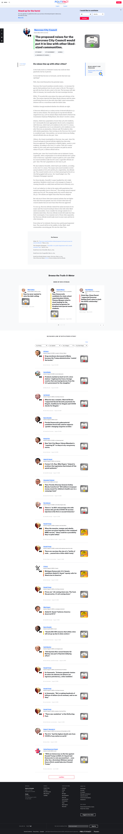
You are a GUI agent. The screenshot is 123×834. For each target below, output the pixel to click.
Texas (63, 802)
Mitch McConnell (47, 791)
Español (65, 6)
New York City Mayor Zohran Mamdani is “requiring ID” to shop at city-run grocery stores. (60, 445)
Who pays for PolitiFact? (85, 794)
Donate (118, 2)
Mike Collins (31, 289)
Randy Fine (46, 438)
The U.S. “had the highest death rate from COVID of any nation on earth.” (60, 735)
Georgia (60, 52)
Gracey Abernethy (48, 768)
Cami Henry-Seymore (48, 410)
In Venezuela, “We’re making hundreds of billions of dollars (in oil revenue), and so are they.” (61, 695)
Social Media (47, 372)
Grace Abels (47, 742)
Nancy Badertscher (61, 318)
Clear (86, 342)
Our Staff (82, 790)
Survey (46, 258)
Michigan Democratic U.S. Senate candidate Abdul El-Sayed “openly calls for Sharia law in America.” (61, 573)
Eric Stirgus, (54, 318)
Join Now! (84, 18)
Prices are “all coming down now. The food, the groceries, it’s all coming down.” (60, 593)
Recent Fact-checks (84, 808)
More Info (20, 17)
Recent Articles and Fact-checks (87, 806)
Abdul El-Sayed (47, 459)
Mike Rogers (46, 607)
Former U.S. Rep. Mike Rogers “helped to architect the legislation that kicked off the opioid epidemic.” (60, 466)
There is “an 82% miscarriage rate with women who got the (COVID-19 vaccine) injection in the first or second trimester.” (60, 510)
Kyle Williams (89, 289)
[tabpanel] (32, 304)
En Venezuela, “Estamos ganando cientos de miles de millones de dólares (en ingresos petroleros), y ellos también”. (60, 674)
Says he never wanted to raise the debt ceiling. (32, 295)
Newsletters (83, 799)
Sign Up (94, 826)
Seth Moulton (47, 647)
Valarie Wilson (60, 289)
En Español (82, 792)
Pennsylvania (65, 801)
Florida (63, 790)
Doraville (50, 245)
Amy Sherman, (47, 539)
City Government (49, 52)
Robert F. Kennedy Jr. (49, 729)
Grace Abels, (47, 559)
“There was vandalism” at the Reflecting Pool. (60, 715)
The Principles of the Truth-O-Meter (95, 71)
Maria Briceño (47, 387)
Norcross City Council (45, 30)
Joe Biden (46, 795)
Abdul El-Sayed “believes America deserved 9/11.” (57, 613)
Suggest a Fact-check (88, 814)
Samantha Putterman (48, 431)
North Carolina (65, 799)
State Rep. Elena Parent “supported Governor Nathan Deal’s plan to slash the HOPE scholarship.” (91, 298)
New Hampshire (65, 795)
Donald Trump (47, 524)
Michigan (64, 793)
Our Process (82, 788)
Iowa (63, 791)
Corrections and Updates (85, 797)
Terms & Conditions (28, 831)
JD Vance (45, 351)
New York (64, 797)
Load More (61, 777)
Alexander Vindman (48, 480)
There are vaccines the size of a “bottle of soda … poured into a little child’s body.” (60, 552)
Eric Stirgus (23, 63)
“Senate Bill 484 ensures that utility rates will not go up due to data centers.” (60, 633)
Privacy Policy (36, 831)
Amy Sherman (47, 365)
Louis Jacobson (53, 559)
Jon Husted (46, 395)
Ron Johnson (46, 503)
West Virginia (65, 804)
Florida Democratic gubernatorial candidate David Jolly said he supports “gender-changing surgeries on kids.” (59, 424)
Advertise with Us (84, 795)
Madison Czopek (54, 539)
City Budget (38, 52)
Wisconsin (64, 806)
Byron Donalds (47, 418)
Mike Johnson (46, 793)
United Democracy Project (50, 749)
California (64, 788)
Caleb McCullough (48, 472)
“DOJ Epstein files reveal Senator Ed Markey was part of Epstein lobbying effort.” (58, 654)
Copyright (42, 831)
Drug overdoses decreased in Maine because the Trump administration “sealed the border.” (60, 358)
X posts (45, 566)
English (57, 6)
